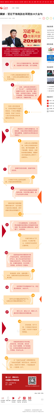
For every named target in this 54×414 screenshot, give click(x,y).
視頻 (46, 1)
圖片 (48, 1)
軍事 (38, 1)
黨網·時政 (7, 1)
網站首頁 (2, 1)
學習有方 (51, 54)
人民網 (13, 18)
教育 (51, 1)
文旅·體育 (21, 1)
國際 (35, 1)
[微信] (47, 18)
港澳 (40, 1)
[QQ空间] (50, 18)
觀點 (30, 1)
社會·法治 (16, 1)
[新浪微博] (43, 18)
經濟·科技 (12, 1)
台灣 (43, 1)
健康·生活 (26, 1)
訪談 (32, 1)
